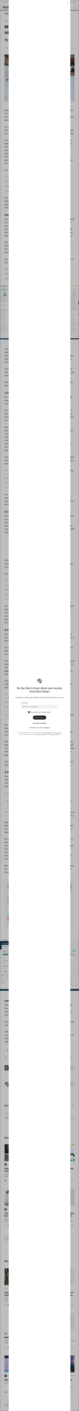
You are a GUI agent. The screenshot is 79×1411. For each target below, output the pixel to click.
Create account (39, 717)
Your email (24, 703)
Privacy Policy (57, 733)
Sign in (48, 727)
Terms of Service (48, 733)
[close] (67, 2)
